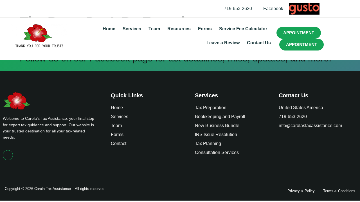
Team (154, 28)
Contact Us (259, 42)
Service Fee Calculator (243, 28)
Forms (205, 28)
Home (109, 28)
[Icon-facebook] (8, 155)
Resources (179, 28)
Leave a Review (223, 42)
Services (132, 28)
